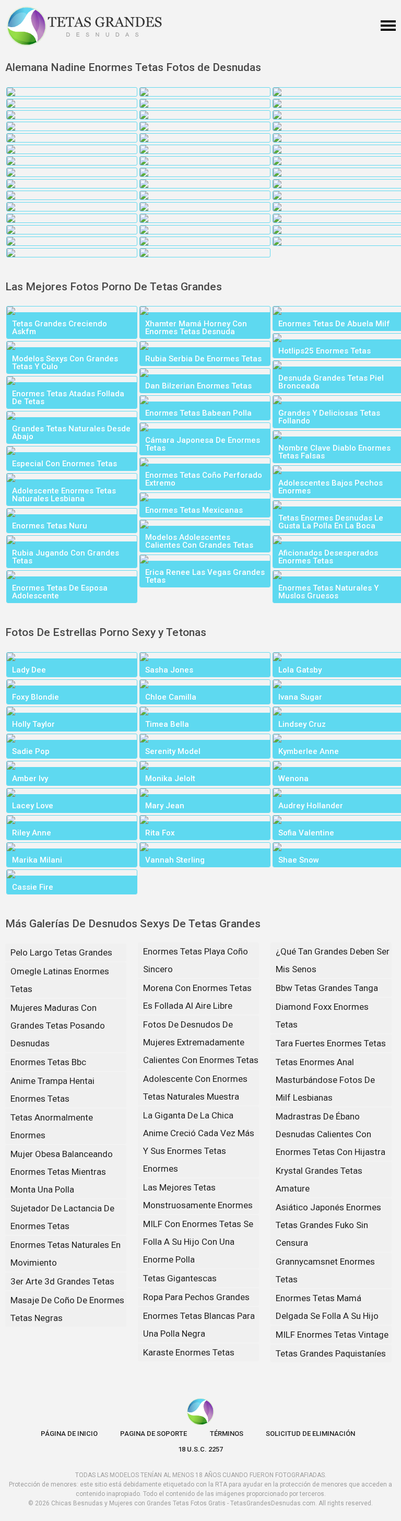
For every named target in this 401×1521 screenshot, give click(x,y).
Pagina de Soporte (153, 1433)
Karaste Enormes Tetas (188, 1352)
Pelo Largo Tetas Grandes (61, 952)
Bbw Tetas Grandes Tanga (327, 988)
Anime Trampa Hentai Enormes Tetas (52, 1090)
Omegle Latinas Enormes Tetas (59, 980)
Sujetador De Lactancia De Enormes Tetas (62, 1217)
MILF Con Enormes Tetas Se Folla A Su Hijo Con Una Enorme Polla (198, 1242)
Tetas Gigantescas (180, 1278)
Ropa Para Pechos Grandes (196, 1297)
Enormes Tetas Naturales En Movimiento (65, 1254)
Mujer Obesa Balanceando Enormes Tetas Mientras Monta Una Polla (61, 1172)
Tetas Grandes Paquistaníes (331, 1353)
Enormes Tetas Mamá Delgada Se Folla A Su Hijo (327, 1307)
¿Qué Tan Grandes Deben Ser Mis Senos (333, 960)
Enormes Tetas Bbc (48, 1062)
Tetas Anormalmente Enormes (51, 1126)
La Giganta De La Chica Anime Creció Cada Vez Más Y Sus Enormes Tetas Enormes (198, 1142)
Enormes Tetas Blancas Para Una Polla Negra (199, 1325)
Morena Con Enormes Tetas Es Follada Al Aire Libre (197, 997)
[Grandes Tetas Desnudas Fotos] (84, 26)
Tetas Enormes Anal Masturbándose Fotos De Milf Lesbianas (325, 1080)
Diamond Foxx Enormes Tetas (322, 1015)
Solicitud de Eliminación (310, 1433)
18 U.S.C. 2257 (200, 1449)
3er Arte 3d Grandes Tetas (62, 1281)
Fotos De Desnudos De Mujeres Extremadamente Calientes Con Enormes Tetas (200, 1042)
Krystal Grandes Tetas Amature (319, 1179)
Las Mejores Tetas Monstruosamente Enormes (198, 1196)
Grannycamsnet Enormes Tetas (325, 1270)
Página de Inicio (69, 1433)
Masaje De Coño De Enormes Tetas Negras (67, 1309)
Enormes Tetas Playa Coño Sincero (195, 960)
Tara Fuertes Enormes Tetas (331, 1043)
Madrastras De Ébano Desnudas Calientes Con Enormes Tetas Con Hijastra (330, 1134)
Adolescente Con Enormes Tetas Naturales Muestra (195, 1088)
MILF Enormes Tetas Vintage (332, 1334)
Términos (226, 1433)
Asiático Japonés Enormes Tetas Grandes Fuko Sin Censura (328, 1225)
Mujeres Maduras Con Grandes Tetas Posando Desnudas (57, 1025)
